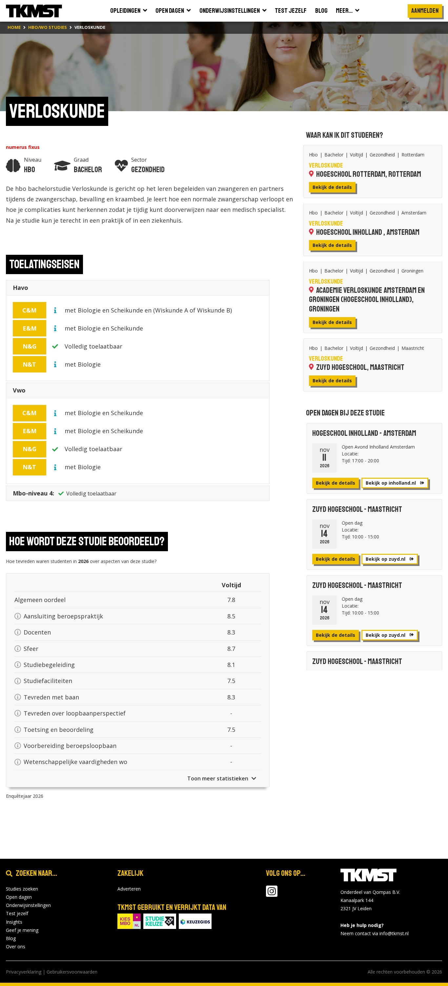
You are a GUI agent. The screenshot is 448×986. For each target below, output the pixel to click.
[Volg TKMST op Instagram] (271, 894)
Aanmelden (424, 11)
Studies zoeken (22, 889)
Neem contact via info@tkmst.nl (374, 933)
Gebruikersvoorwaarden (72, 972)
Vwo (19, 390)
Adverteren (129, 889)
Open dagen (19, 897)
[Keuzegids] (195, 920)
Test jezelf (17, 913)
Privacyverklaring (23, 972)
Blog (11, 938)
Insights (14, 922)
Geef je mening (22, 930)
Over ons (15, 946)
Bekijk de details (332, 187)
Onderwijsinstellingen (28, 905)
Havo (20, 288)
